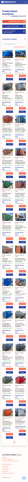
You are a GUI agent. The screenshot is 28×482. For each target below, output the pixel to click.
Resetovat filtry (20, 47)
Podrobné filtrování (9, 39)
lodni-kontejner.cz (7, 464)
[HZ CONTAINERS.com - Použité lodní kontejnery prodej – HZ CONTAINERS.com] (9, 1)
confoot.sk (5, 469)
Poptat (9, 79)
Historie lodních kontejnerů (9, 461)
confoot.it (5, 468)
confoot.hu (5, 471)
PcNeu (9, 477)
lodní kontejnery (12, 21)
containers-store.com (8, 473)
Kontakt (4, 457)
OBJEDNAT (9, 75)
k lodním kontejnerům (9, 31)
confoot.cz (5, 466)
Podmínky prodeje (7, 459)
